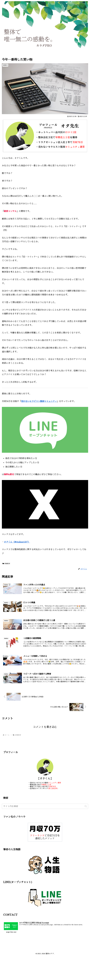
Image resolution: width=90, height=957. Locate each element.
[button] (86, 806)
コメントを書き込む (45, 726)
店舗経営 (7, 563)
